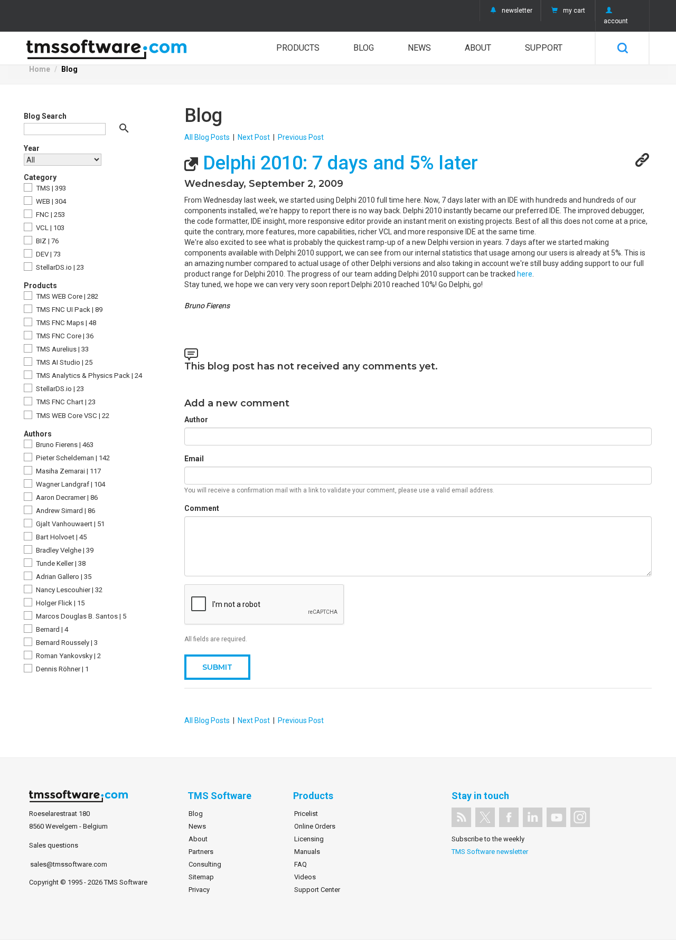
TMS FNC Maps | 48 (65, 323)
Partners (201, 852)
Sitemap (201, 877)
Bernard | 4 (51, 629)
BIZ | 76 (46, 241)
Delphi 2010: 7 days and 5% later (338, 163)
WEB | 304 (50, 201)
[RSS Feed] (461, 817)
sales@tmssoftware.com (68, 864)
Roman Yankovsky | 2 (67, 656)
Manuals (307, 852)
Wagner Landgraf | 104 (69, 484)
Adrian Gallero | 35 (62, 577)
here (524, 274)
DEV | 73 (47, 254)
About (478, 48)
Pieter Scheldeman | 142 (72, 458)
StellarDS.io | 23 (59, 267)
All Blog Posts (207, 137)
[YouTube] (556, 817)
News (419, 48)
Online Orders (314, 826)
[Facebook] (509, 817)
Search (622, 48)
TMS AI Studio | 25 (63, 362)
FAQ (300, 864)
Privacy (199, 890)
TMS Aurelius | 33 (61, 349)
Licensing (309, 839)
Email (194, 458)
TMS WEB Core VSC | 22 (71, 416)
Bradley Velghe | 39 (63, 550)
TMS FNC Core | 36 (63, 336)
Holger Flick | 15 (59, 603)
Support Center (317, 890)
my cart (574, 10)
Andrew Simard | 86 (64, 511)
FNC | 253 (49, 215)
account (616, 21)
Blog (363, 48)
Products (298, 48)
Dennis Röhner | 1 (61, 669)
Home (39, 69)
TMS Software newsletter (490, 852)
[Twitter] (485, 817)
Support (543, 48)
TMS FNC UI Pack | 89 (68, 310)
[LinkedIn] (532, 817)
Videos (305, 877)
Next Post (254, 137)
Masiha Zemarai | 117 (67, 471)
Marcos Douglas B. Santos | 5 (80, 616)
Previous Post (301, 137)
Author (196, 419)
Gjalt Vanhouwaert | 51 (69, 524)
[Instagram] (580, 817)
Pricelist (306, 814)
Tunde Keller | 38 (60, 563)
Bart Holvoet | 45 (60, 537)
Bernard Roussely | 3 (66, 643)
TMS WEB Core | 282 (66, 296)
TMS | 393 (50, 188)
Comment (201, 508)
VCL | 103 (49, 228)
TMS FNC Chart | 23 (65, 402)
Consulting (205, 864)
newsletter (517, 10)
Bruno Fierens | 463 (63, 445)
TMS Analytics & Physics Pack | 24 (88, 375)
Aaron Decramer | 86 (66, 497)
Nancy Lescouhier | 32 (68, 590)
